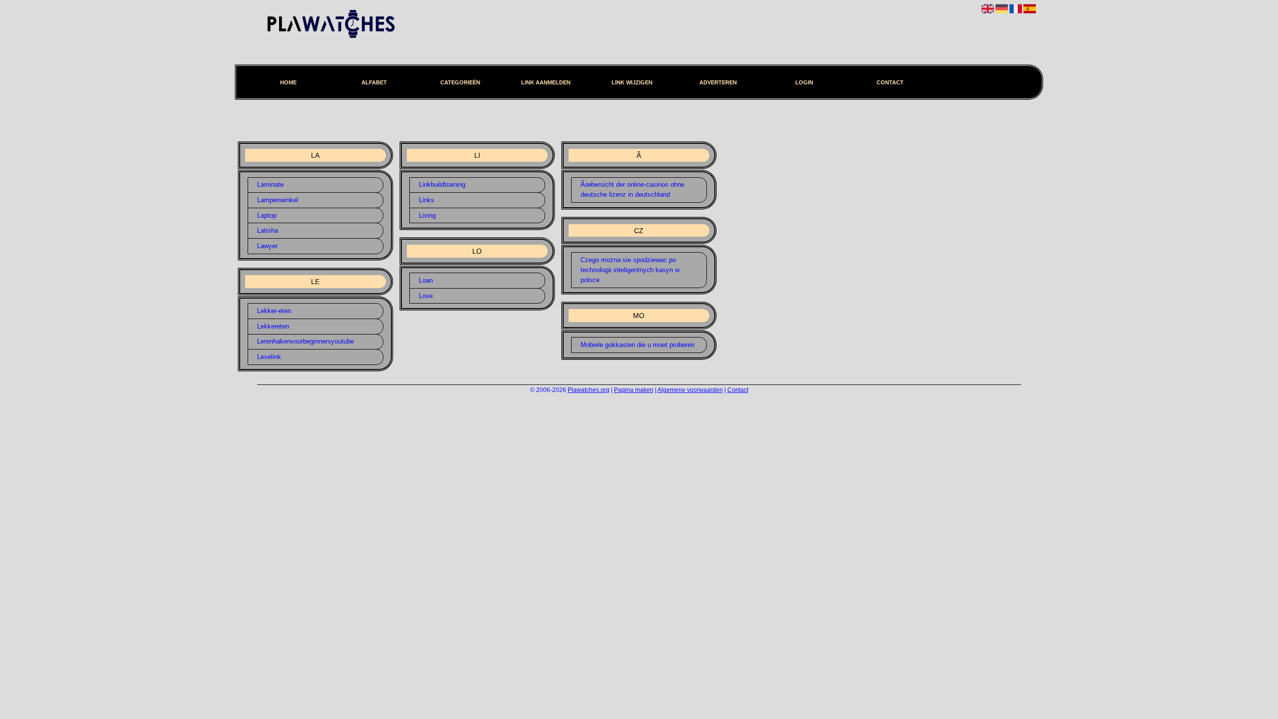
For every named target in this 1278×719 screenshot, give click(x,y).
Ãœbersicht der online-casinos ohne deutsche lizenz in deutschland (632, 189)
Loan (426, 280)
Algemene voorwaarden (690, 389)
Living (427, 215)
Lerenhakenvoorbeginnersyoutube (305, 341)
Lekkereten (273, 326)
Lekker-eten (274, 311)
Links (426, 200)
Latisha (267, 230)
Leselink (269, 356)
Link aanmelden (546, 82)
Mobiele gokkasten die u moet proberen (637, 345)
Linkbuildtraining (442, 184)
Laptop (267, 215)
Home (288, 82)
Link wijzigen (632, 82)
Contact (890, 82)
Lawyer (267, 246)
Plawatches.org (589, 389)
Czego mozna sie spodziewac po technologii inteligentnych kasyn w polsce (630, 270)
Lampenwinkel (277, 200)
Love (426, 296)
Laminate (270, 184)
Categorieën (460, 82)
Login (804, 82)
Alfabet (374, 82)
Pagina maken (633, 389)
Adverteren (718, 82)
